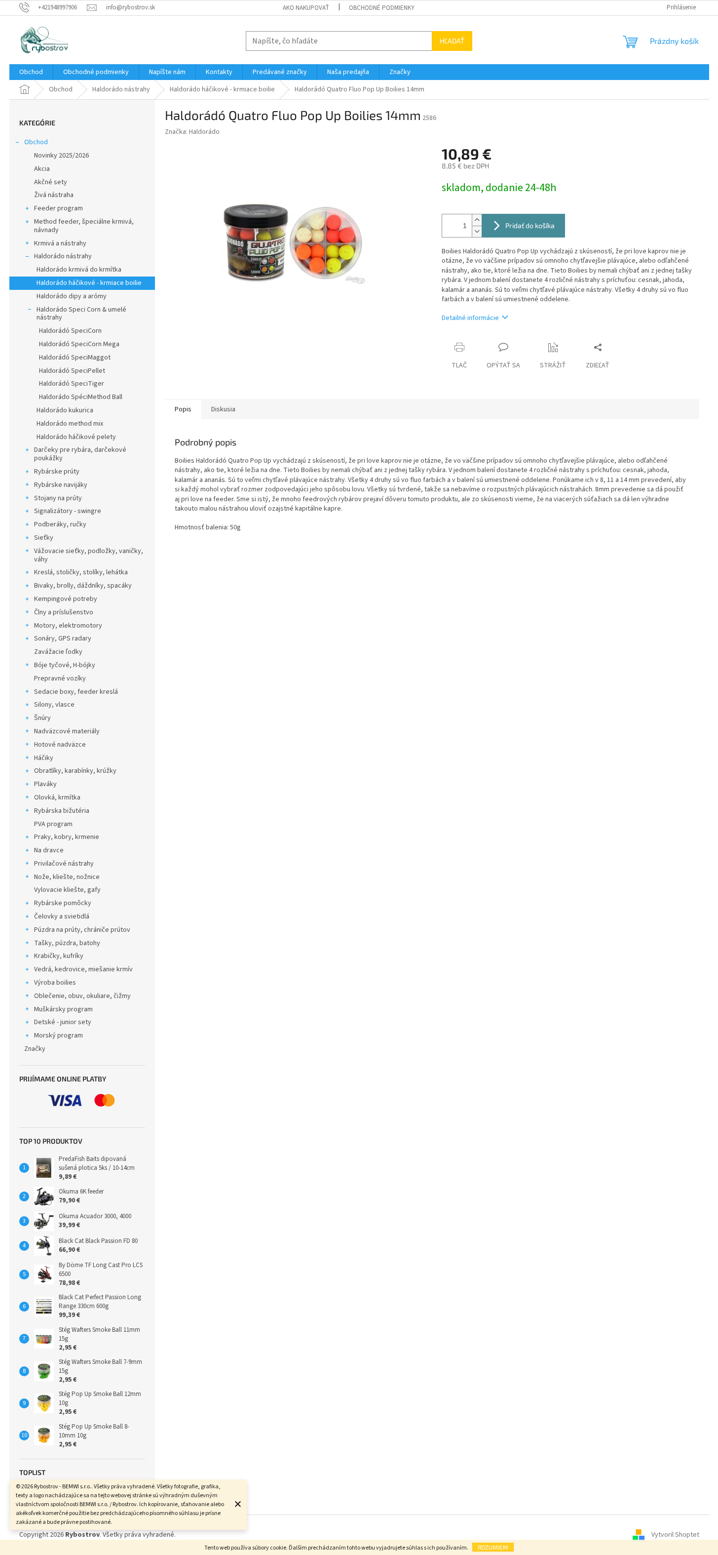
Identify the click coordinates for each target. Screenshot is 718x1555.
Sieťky (43, 538)
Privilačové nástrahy (64, 864)
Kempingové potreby (65, 599)
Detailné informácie (470, 318)
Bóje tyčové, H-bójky (64, 665)
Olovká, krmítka (57, 797)
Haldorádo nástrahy (63, 256)
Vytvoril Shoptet (675, 1535)
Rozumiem (493, 1547)
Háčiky (43, 758)
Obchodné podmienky (382, 7)
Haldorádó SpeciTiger (71, 384)
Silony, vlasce (54, 705)
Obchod (36, 142)
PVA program (53, 824)
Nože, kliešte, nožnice (67, 877)
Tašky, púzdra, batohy (67, 943)
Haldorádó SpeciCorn (70, 331)
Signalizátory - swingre (67, 511)
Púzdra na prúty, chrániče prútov (82, 930)
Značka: (192, 132)
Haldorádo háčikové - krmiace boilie (89, 283)
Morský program (58, 1035)
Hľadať (452, 41)
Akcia (42, 169)
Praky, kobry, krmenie (66, 837)
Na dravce (49, 850)
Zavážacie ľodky (58, 652)
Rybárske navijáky (60, 485)
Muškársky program (63, 1009)
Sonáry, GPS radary (62, 638)
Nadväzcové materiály (67, 731)
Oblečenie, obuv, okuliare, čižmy (82, 996)
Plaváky (45, 784)
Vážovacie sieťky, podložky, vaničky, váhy (88, 555)
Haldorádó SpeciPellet (72, 371)
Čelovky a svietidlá (61, 916)
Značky (34, 1049)
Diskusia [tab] (223, 409)
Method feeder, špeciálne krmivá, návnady (84, 226)
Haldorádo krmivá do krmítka (79, 270)
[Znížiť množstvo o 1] (477, 231)
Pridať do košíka (530, 225)
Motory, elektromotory (68, 626)
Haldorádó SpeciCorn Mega (79, 344)
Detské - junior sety (62, 1022)
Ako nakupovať (306, 7)
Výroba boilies (55, 983)
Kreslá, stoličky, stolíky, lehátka (81, 572)
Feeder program (58, 208)
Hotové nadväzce (60, 745)
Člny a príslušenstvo (63, 612)
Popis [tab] (183, 409)
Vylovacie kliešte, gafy (67, 890)
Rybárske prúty (56, 472)
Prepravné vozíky (60, 678)
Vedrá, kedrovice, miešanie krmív (83, 969)
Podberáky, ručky (60, 524)
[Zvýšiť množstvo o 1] (477, 220)
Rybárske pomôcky (62, 903)
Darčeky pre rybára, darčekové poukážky (80, 454)
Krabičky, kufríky (58, 956)
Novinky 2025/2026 (61, 155)
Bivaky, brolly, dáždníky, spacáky (83, 586)
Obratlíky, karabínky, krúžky (75, 771)
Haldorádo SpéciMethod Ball (80, 397)
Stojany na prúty (58, 498)
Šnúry (42, 718)
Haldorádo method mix (70, 424)
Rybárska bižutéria (61, 811)
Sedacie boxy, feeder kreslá (76, 692)
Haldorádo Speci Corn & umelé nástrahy (81, 314)
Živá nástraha (54, 195)
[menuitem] (31, 72)
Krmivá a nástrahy (60, 243)
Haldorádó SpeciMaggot (75, 357)
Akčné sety (50, 182)
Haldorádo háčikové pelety (76, 437)
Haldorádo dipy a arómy (72, 296)
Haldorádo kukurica (65, 410)
